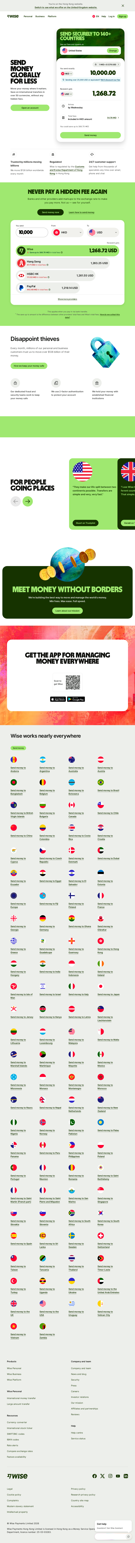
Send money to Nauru (22, 1107)
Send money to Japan (109, 994)
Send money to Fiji (49, 903)
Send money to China (21, 835)
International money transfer (21, 1398)
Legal (10, 1489)
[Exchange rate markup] (47, 264)
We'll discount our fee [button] (110, 80)
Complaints (13, 1500)
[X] (102, 1476)
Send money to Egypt (50, 881)
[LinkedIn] (126, 1476)
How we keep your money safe (29, 365)
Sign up (122, 16)
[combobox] (113, 50)
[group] (91, 494)
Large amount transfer (18, 1404)
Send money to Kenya (51, 1017)
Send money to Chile (108, 813)
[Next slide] (28, 501)
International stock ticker (19, 1428)
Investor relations (80, 1397)
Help (104, 16)
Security (75, 1379)
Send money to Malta (108, 1039)
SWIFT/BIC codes (15, 1434)
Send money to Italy (79, 994)
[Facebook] (94, 1476)
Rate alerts (12, 1445)
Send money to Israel (50, 994)
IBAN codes (13, 1439)
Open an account (29, 107)
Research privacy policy (83, 1494)
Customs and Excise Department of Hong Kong (67, 170)
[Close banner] (122, 5)
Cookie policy (14, 1494)
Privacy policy (78, 1489)
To (88, 226)
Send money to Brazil (108, 790)
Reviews (75, 1414)
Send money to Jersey (22, 1017)
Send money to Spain (21, 1243)
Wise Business (14, 1374)
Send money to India (50, 971)
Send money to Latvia (80, 1017)
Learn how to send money (81, 212)
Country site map (80, 1500)
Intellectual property (17, 1512)
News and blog (78, 1374)
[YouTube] (118, 1476)
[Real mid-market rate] (61, 252)
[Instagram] (110, 1476)
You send (20, 226)
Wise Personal (14, 1368)
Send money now (50, 212)
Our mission (77, 1402)
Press (74, 1385)
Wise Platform (14, 1379)
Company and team (81, 1368)
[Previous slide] (16, 501)
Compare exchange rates (20, 1451)
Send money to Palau (108, 1130)
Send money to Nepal (50, 1107)
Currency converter (17, 1422)
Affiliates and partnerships (84, 1408)
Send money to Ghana (80, 926)
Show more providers (67, 299)
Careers (75, 1391)
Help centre (77, 1432)
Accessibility (77, 1506)
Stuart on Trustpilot (85, 523)
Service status (78, 1438)
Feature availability (16, 1457)
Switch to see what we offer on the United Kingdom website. (66, 7)
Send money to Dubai (108, 858)
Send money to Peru (50, 1153)
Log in (112, 16)
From (53, 226)
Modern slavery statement (20, 1506)
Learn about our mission (67, 610)
